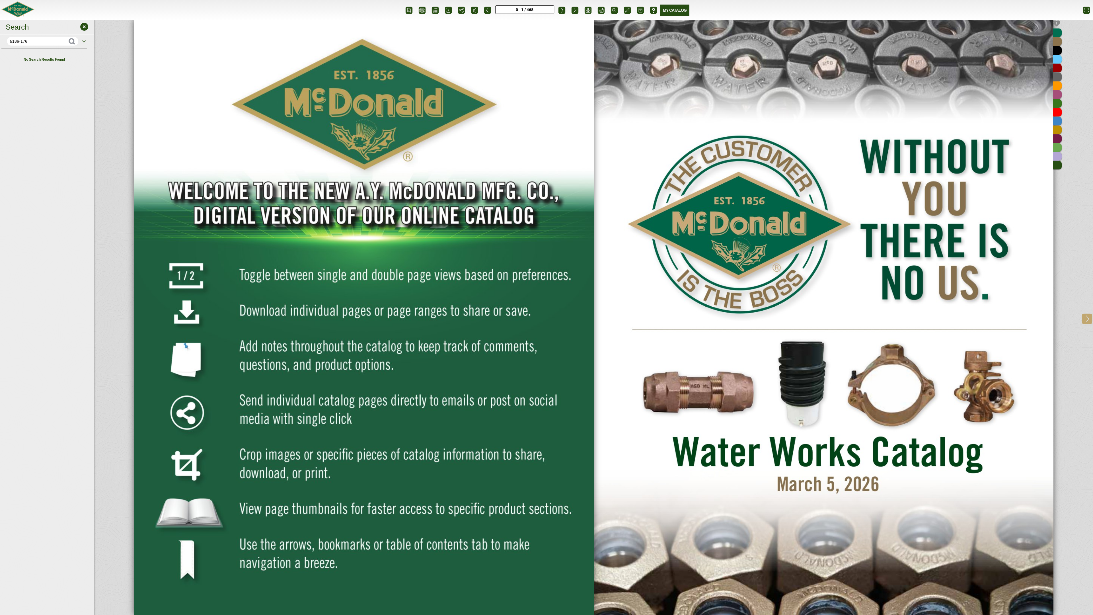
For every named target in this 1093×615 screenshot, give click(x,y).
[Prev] (487, 10)
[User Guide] (653, 10)
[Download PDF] (601, 10)
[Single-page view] (448, 10)
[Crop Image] (409, 10)
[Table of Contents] (435, 10)
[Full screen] (1086, 10)
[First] (474, 10)
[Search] (614, 10)
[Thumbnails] (588, 10)
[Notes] (627, 10)
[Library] (640, 10)
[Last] (575, 10)
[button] (1087, 317)
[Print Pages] (422, 10)
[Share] (461, 10)
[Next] (562, 10)
